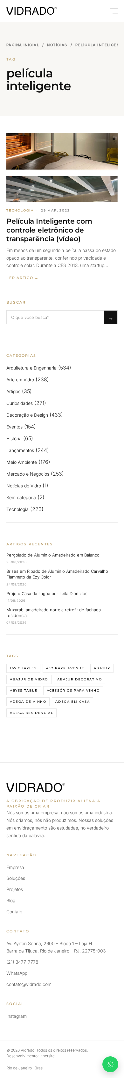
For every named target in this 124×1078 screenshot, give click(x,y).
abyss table (24, 690)
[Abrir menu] (111, 11)
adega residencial (31, 713)
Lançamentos (20, 450)
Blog (10, 900)
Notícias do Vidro (23, 485)
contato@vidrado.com (29, 984)
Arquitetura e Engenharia (31, 367)
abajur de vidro (29, 679)
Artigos (13, 391)
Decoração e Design (27, 415)
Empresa (15, 867)
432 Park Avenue (65, 668)
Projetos (14, 889)
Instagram (16, 1016)
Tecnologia (17, 509)
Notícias (57, 45)
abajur (102, 668)
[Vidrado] (31, 11)
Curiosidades (19, 403)
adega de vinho (28, 702)
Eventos (14, 426)
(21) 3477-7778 (22, 962)
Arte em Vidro (20, 379)
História (14, 438)
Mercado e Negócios (27, 474)
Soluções (15, 878)
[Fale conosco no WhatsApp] (110, 1064)
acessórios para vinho (73, 690)
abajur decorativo (79, 679)
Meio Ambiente (21, 462)
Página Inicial (22, 45)
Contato (14, 911)
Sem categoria (21, 497)
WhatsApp (16, 973)
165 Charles (23, 668)
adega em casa (72, 702)
